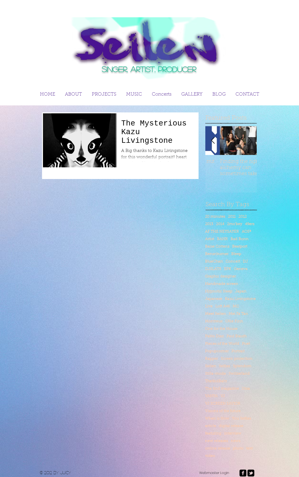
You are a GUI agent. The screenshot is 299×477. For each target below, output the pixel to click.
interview (232, 433)
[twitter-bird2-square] (250, 473)
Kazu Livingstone (240, 299)
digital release (231, 426)
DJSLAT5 (213, 269)
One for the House (221, 329)
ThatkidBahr (216, 381)
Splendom (242, 366)
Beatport (239, 246)
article (210, 426)
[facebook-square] (242, 473)
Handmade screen (221, 284)
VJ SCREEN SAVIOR (222, 403)
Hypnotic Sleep (218, 291)
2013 (209, 224)
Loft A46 (222, 306)
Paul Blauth (237, 336)
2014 (220, 224)
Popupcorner (217, 351)
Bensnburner (216, 254)
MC (236, 306)
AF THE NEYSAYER (222, 231)
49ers (249, 224)
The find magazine (222, 389)
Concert (233, 261)
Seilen (210, 366)
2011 (232, 217)
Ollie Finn (234, 321)
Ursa (246, 389)
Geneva (241, 269)
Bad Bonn (240, 239)
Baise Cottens (217, 246)
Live (209, 306)
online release (217, 448)
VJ (223, 396)
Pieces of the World (222, 344)
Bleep (236, 254)
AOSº (246, 231)
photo (238, 448)
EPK (227, 269)
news (235, 441)
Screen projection (237, 359)
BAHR (222, 239)
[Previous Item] (213, 140)
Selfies (224, 366)
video (210, 456)
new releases (216, 441)
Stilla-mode (215, 374)
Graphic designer (220, 276)
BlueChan (214, 261)
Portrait (238, 351)
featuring (213, 433)
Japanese (213, 299)
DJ (245, 261)
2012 (242, 217)
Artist (209, 239)
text (249, 448)
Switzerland (239, 374)
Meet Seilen (215, 314)
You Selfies (241, 418)
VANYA (211, 396)
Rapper (211, 359)
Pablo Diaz (214, 336)
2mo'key (234, 224)
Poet (246, 344)
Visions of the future (223, 411)
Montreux (214, 321)
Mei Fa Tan (238, 314)
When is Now (217, 418)
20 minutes (215, 217)
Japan (240, 291)
